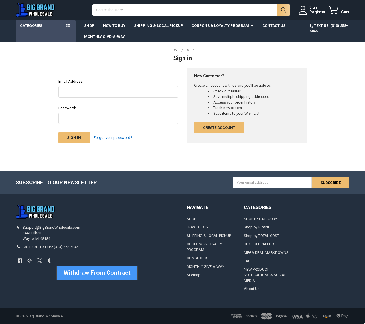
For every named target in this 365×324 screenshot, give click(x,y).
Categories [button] (31, 25)
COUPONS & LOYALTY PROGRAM (220, 25)
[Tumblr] (49, 260)
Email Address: (70, 81)
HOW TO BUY (114, 25)
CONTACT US (273, 25)
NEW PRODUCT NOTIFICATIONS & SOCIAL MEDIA (265, 275)
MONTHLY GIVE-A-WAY (104, 37)
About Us (251, 289)
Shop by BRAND (257, 227)
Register (317, 12)
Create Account (219, 127)
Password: (67, 108)
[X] (39, 260)
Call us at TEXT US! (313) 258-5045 (50, 247)
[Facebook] (20, 260)
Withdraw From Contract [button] (97, 272)
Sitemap (193, 275)
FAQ (247, 261)
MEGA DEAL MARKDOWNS (266, 252)
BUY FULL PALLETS (259, 244)
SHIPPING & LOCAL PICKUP (158, 25)
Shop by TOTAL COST (261, 236)
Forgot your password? (113, 137)
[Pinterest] (29, 260)
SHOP (89, 25)
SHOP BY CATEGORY (260, 219)
